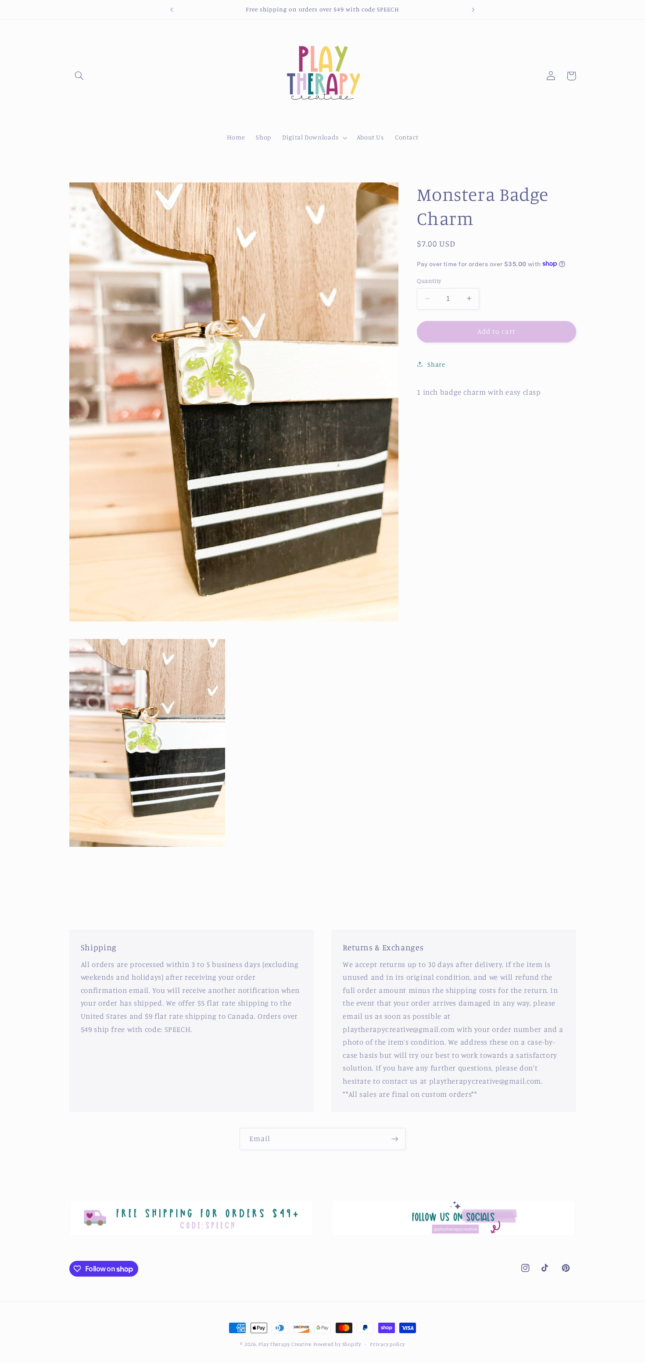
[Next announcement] (473, 9)
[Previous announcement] (172, 9)
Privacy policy (387, 1344)
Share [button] (436, 364)
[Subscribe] (395, 1138)
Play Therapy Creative (284, 1344)
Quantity (429, 280)
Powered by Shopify (337, 1344)
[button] (79, 76)
